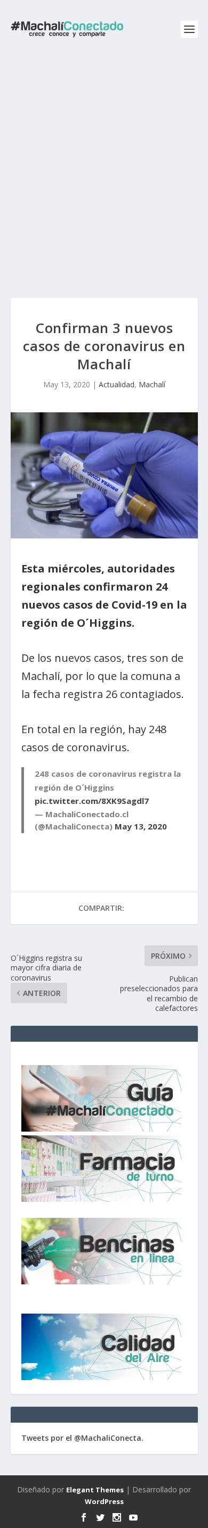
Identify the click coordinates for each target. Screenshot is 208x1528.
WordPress (104, 1501)
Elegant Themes (95, 1489)
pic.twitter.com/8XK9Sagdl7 (92, 800)
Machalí (152, 384)
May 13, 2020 (141, 826)
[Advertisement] (104, 167)
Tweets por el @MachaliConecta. (82, 1438)
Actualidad (116, 384)
